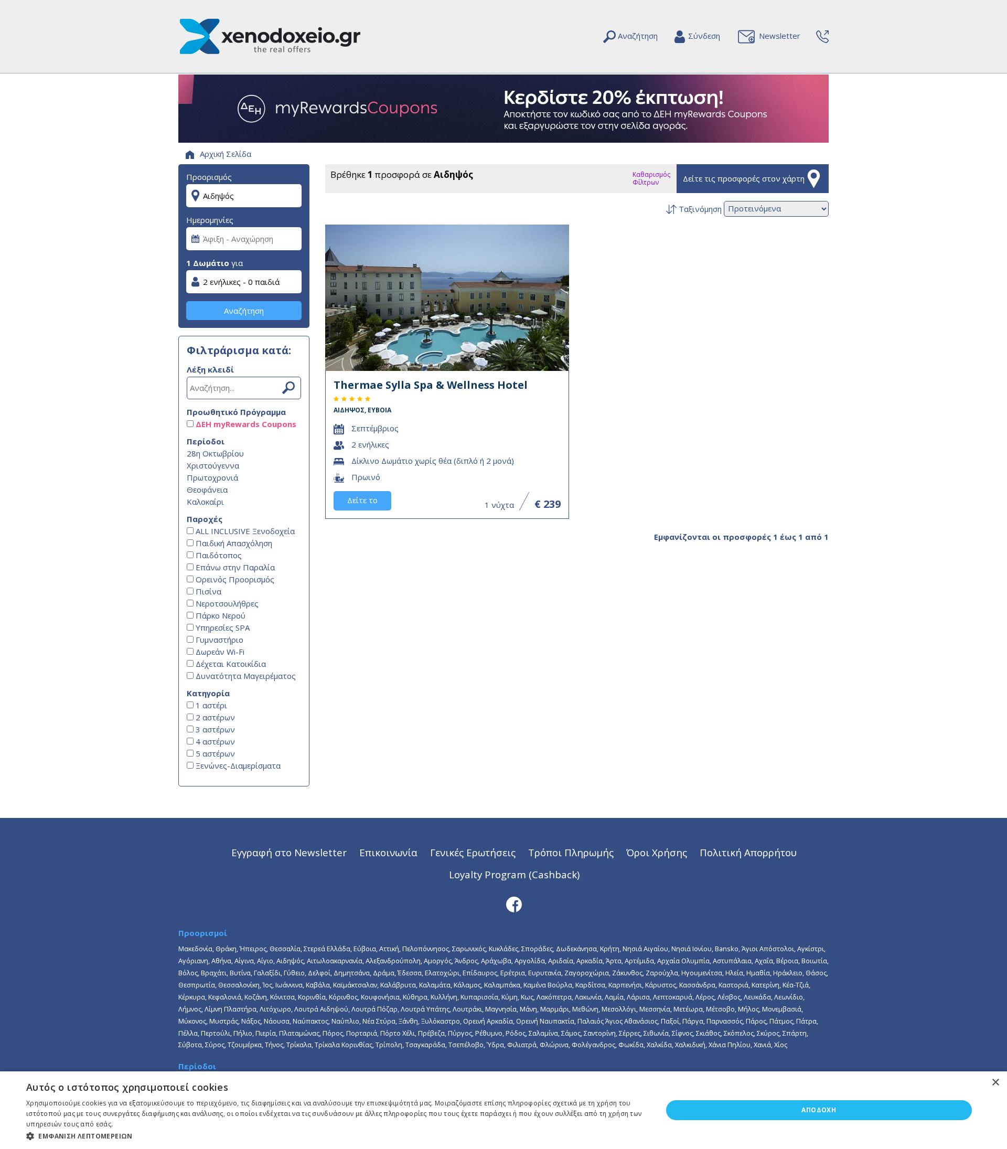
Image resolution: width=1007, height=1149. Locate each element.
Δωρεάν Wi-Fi (219, 651)
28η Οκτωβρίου (215, 453)
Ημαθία (758, 972)
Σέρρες (629, 1033)
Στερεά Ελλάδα (327, 948)
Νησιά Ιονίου (691, 948)
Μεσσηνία (654, 1009)
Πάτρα (806, 1021)
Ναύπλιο (345, 1021)
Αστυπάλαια (732, 960)
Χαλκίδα (659, 1044)
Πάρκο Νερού (219, 615)
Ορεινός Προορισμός (234, 579)
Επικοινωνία (388, 852)
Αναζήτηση (244, 310)
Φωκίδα (631, 1044)
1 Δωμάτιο (207, 263)
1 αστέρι (210, 705)
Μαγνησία (501, 1009)
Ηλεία (734, 972)
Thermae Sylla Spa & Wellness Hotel (431, 396)
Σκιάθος (708, 1033)
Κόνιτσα (282, 997)
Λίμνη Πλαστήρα (230, 1009)
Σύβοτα (190, 1044)
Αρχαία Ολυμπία (683, 960)
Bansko (726, 948)
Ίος (267, 985)
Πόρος (333, 1033)
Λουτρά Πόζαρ (374, 1009)
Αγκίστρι (810, 948)
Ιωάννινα (289, 985)
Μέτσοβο (720, 1009)
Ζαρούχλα (662, 972)
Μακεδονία (195, 948)
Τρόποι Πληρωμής (571, 852)
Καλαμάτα (435, 985)
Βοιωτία (814, 960)
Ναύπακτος (310, 1021)
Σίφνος (682, 1033)
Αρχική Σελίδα (224, 153)
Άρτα (614, 960)
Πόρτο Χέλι (397, 1033)
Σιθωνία (656, 1033)
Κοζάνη (255, 997)
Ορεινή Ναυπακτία (545, 1021)
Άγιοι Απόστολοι (768, 948)
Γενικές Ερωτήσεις (473, 852)
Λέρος (704, 997)
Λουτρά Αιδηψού (321, 1009)
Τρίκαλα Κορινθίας (343, 1044)
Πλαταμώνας (299, 1033)
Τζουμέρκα (245, 1044)
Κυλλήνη (444, 997)
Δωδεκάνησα (576, 948)
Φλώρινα (554, 1044)
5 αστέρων (214, 753)
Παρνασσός (724, 1021)
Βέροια (787, 960)
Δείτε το (362, 500)
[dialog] (503, 1110)
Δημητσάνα (352, 972)
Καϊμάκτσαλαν (355, 985)
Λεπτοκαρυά (672, 997)
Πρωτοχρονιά (212, 477)
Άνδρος (466, 960)
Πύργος (460, 1033)
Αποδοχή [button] (818, 1109)
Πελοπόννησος (425, 948)
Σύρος (214, 1044)
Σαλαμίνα (543, 1033)
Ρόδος (516, 1033)
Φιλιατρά (522, 1044)
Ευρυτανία (544, 972)
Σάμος (571, 1033)
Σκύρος (768, 1033)
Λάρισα (638, 997)
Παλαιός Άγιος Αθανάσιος (617, 1021)
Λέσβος (729, 997)
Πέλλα (188, 1033)
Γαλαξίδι (267, 972)
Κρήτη (609, 948)
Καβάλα (318, 985)
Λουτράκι (467, 1009)
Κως (527, 997)
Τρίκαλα (299, 1044)
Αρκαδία (589, 960)
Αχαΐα (764, 960)
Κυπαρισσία (479, 997)
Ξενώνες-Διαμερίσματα (237, 765)
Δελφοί (319, 972)
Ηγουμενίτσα (701, 972)
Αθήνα (221, 960)
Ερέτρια (512, 972)
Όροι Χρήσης (656, 852)
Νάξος (251, 1021)
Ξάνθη (408, 1021)
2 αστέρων (214, 717)
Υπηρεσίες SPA (222, 627)
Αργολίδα (530, 960)
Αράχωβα (496, 960)
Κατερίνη (765, 985)
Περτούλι (215, 1033)
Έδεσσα (410, 972)
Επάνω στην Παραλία (234, 567)
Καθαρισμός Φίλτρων (651, 178)
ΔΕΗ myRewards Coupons (245, 424)
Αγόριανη (193, 960)
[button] (335, 1135)
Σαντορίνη (600, 1033)
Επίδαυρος (480, 972)
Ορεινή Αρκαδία (488, 1021)
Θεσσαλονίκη (239, 985)
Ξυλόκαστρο (440, 1021)
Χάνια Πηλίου (730, 1044)
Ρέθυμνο (488, 1033)
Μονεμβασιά (781, 1009)
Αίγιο (265, 960)
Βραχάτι (214, 972)
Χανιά (762, 1044)
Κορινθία (312, 997)
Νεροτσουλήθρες (226, 603)
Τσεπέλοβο (466, 1044)
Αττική (389, 948)
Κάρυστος (660, 985)
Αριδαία (560, 960)
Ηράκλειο (787, 972)
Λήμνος (189, 1009)
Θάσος (816, 972)
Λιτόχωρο (275, 1009)
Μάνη (528, 1009)
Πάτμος (781, 1021)
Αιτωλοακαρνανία (334, 960)
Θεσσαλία (285, 948)
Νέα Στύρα (378, 1021)
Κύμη (509, 997)
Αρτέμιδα (639, 960)
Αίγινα (244, 960)
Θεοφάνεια (207, 489)
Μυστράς (223, 1021)
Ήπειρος (253, 948)
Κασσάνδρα (697, 985)
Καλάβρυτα (398, 985)
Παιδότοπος (218, 555)
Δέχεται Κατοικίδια (230, 663)
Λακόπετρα (554, 997)
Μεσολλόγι (619, 1009)
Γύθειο (294, 972)
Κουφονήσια (380, 997)
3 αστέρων (214, 729)
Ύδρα (495, 1044)
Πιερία (265, 1033)
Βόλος (188, 972)
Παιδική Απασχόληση (233, 543)
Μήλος (748, 1009)
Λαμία (614, 997)
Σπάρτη (795, 1033)
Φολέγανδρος (593, 1044)
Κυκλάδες (503, 948)
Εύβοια (364, 948)
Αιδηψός (290, 960)
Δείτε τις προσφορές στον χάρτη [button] (744, 178)
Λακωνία (588, 997)
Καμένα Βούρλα (547, 985)
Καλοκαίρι (205, 501)
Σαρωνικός (469, 948)
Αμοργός (438, 960)
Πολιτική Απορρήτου (748, 852)
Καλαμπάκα (502, 985)
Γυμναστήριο (218, 639)
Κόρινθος (343, 997)
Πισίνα (207, 591)
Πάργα (692, 1021)
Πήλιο (242, 1033)
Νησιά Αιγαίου (645, 948)
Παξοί (670, 1021)
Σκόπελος (739, 1033)
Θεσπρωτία (196, 985)
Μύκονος (192, 1021)
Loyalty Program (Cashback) (514, 874)
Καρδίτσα (590, 985)
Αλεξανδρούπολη (393, 960)
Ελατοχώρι (442, 972)
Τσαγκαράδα (425, 1044)
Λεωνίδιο (788, 997)
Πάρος (756, 1021)
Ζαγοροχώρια (586, 972)
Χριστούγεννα (213, 465)
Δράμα (383, 972)
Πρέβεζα (431, 1033)
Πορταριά (361, 1033)
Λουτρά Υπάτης (425, 1009)
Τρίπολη (389, 1044)
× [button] (995, 1083)
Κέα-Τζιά (796, 985)
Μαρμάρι (554, 1009)
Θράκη (226, 948)
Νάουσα (277, 1021)
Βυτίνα (240, 972)
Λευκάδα (757, 997)
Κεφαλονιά (224, 997)
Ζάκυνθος (627, 972)
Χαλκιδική (690, 1044)
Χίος (780, 1044)
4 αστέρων (214, 741)
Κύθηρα (415, 997)
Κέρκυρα (191, 997)
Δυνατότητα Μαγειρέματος (245, 675)
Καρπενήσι (625, 985)
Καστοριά (733, 985)
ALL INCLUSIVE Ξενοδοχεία (244, 531)
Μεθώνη (585, 1009)
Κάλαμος (467, 985)
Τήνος (274, 1044)
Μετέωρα (688, 1009)
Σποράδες (537, 948)
